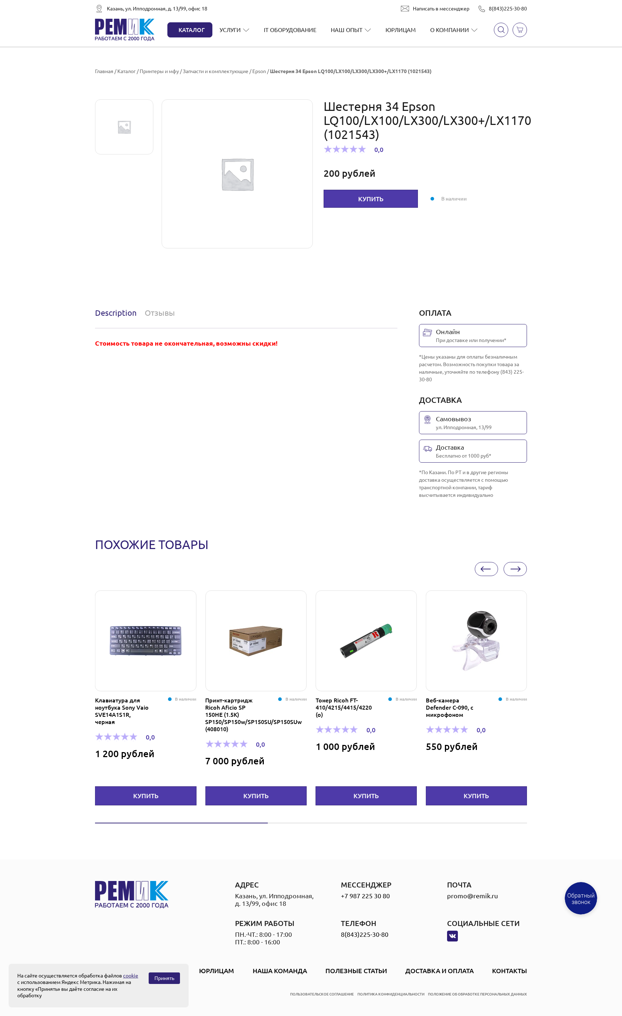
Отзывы (160, 312)
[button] (486, 569)
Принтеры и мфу (159, 71)
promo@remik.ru (472, 895)
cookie (130, 976)
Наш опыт (346, 30)
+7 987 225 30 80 (365, 895)
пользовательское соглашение (322, 994)
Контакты (509, 970)
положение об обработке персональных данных (477, 994)
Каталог (192, 30)
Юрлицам (401, 30)
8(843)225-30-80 (508, 8)
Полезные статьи (356, 970)
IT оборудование (290, 30)
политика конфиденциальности (390, 994)
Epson (259, 71)
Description (116, 312)
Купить (370, 198)
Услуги (230, 30)
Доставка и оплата (439, 970)
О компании (449, 30)
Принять (164, 978)
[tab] (117, 313)
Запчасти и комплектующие (215, 71)
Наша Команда (280, 970)
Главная (104, 71)
